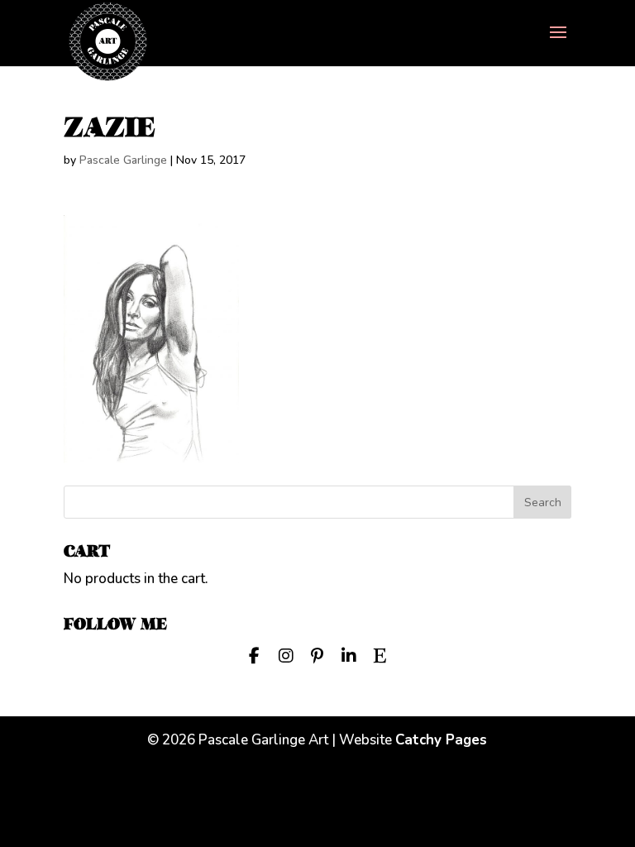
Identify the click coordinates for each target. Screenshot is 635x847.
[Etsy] (380, 654)
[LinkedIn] (349, 654)
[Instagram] (286, 654)
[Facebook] (254, 654)
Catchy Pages (441, 739)
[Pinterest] (317, 654)
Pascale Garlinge (123, 160)
